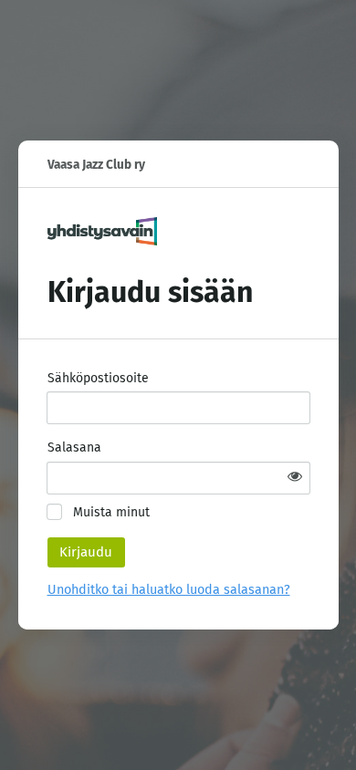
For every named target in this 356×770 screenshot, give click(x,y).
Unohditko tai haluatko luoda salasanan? (168, 590)
